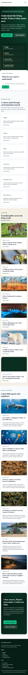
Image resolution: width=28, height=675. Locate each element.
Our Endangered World (6, 2)
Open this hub (6, 124)
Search (5, 86)
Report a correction (10, 626)
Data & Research (7, 195)
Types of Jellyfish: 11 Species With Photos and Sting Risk (13, 449)
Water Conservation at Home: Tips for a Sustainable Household (13, 377)
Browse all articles (6, 220)
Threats (5, 148)
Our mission (4, 663)
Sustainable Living (7, 179)
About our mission (10, 622)
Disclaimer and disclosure (7, 667)
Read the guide (6, 246)
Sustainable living (6, 657)
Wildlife (5, 118)
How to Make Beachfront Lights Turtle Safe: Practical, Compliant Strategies (12, 575)
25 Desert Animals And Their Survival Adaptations (11, 480)
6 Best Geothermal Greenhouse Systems (12, 297)
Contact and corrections (7, 664)
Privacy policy (5, 666)
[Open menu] (25, 2)
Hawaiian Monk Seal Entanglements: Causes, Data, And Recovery (13, 542)
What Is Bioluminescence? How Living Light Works (12, 324)
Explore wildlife (7, 35)
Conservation (6, 164)
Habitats (5, 133)
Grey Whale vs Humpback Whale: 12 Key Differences (13, 419)
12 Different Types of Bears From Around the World (12, 351)
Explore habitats (20, 35)
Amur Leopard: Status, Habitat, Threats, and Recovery (12, 243)
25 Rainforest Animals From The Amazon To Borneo (12, 511)
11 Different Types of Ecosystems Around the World (12, 270)
